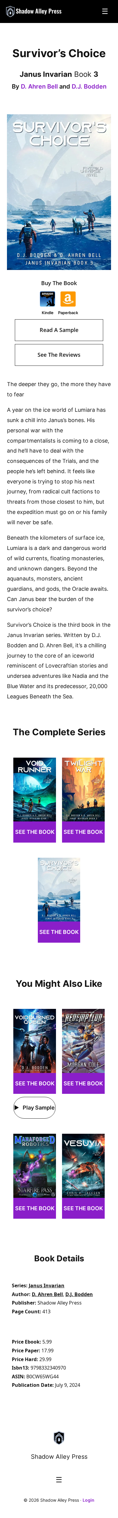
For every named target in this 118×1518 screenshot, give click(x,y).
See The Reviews (59, 354)
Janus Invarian (46, 1285)
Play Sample (38, 1107)
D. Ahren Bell (39, 86)
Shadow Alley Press (59, 1456)
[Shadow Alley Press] (34, 11)
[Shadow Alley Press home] (59, 1438)
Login (88, 1500)
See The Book (34, 832)
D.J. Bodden (89, 86)
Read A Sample (59, 329)
